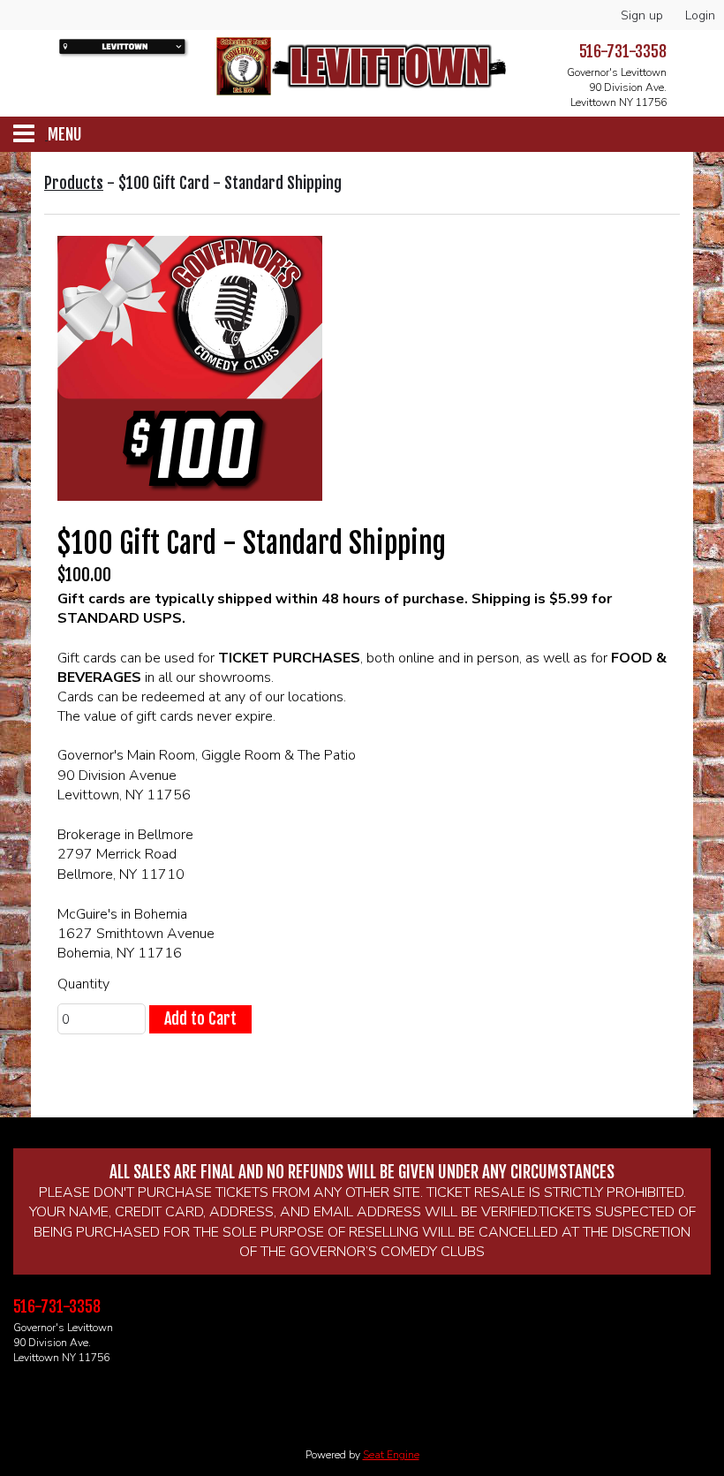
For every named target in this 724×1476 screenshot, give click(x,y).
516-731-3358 (623, 51)
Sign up (642, 15)
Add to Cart (200, 1018)
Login (700, 15)
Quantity (83, 984)
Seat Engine (391, 1455)
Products (73, 183)
